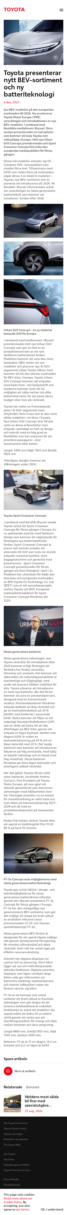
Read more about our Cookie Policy (18, 1200)
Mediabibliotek (12, 1184)
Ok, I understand (52, 1209)
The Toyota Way (12, 1144)
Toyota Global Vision (15, 1128)
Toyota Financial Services (17, 1170)
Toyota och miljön (13, 1133)
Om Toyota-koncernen (16, 1122)
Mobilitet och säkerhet (16, 1139)
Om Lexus (9, 1159)
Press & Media (11, 1179)
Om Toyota (9, 1153)
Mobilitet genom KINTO (16, 1164)
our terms (22, 1209)
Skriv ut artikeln (25, 1071)
